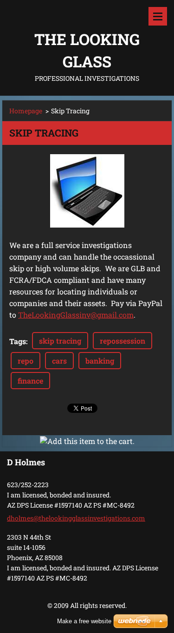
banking (99, 360)
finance (30, 380)
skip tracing (60, 341)
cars (59, 360)
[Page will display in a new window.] (87, 191)
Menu (157, 16)
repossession (122, 341)
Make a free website (84, 621)
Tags (17, 341)
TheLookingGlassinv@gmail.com (76, 315)
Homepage (25, 110)
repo (25, 360)
